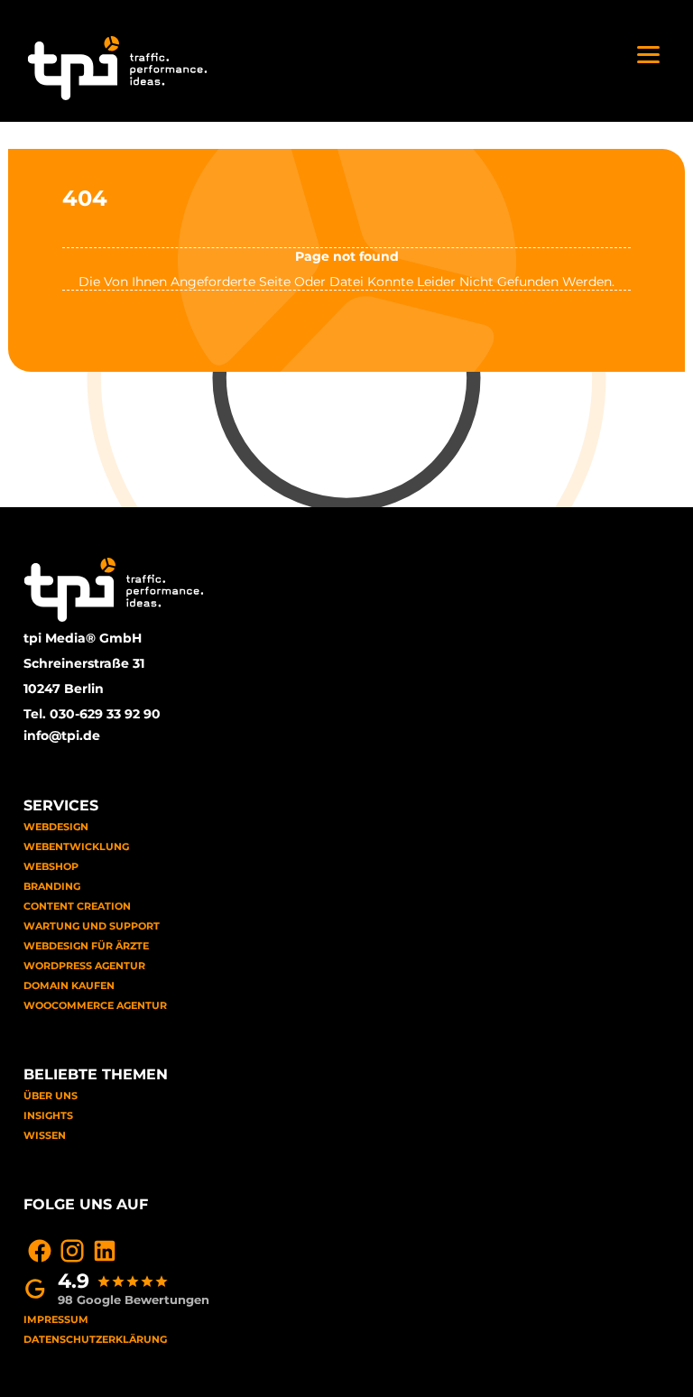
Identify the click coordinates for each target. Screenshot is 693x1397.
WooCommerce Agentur (95, 1005)
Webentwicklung (76, 846)
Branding (51, 886)
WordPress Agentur (84, 965)
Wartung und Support (91, 926)
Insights (48, 1115)
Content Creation (77, 906)
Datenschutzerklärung (95, 1339)
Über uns (50, 1095)
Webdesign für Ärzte (86, 945)
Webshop (51, 866)
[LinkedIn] (104, 1251)
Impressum (55, 1319)
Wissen (44, 1135)
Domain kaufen (69, 985)
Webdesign (55, 826)
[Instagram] (72, 1251)
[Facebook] (39, 1251)
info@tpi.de (61, 735)
